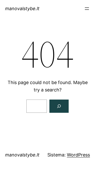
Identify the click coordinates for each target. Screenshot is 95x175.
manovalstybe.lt (22, 8)
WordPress (78, 154)
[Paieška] (59, 106)
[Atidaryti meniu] (87, 9)
